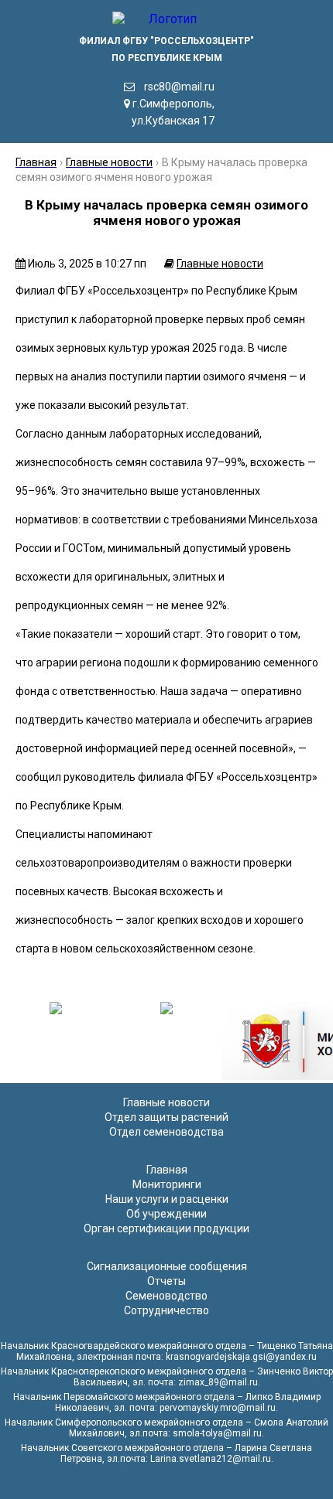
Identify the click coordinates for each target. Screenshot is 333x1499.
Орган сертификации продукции (166, 1228)
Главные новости (220, 263)
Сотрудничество (166, 1310)
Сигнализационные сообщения (167, 1266)
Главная (166, 1169)
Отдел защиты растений (166, 1117)
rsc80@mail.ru (179, 86)
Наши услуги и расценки (166, 1199)
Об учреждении (166, 1214)
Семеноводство (166, 1295)
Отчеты (166, 1281)
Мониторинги (166, 1184)
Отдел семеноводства (166, 1132)
